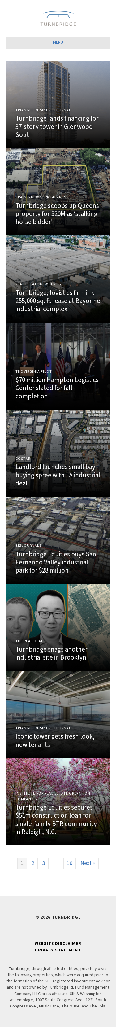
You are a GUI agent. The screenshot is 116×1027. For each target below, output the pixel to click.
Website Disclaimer (58, 944)
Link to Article (58, 104)
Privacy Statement (58, 950)
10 (69, 863)
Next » (87, 863)
